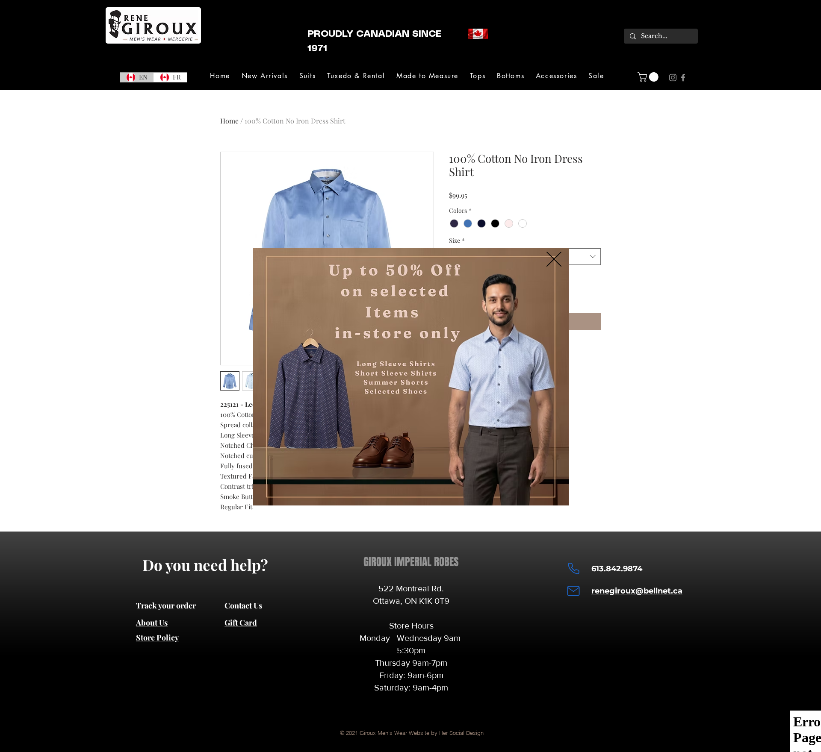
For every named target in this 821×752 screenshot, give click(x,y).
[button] (553, 259)
